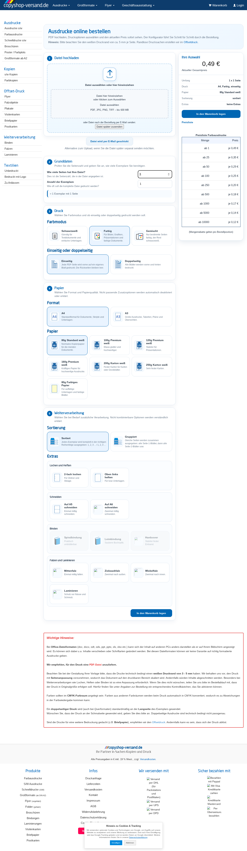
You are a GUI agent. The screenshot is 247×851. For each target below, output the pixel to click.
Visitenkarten (33, 829)
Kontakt (93, 794)
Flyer (33, 800)
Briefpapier (33, 834)
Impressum (93, 800)
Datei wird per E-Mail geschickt (109, 141)
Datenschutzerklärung (93, 817)
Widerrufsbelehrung (93, 811)
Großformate (33, 795)
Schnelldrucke (33, 789)
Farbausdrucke (33, 778)
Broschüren (33, 812)
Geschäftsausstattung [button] (137, 5)
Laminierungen (33, 823)
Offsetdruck (191, 42)
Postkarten (33, 840)
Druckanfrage (93, 778)
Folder (33, 806)
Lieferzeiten (93, 783)
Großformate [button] (86, 5)
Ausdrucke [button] (60, 5)
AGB (93, 806)
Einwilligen (116, 843)
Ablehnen (130, 843)
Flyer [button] (109, 5)
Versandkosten (148, 759)
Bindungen (33, 818)
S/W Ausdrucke (33, 783)
